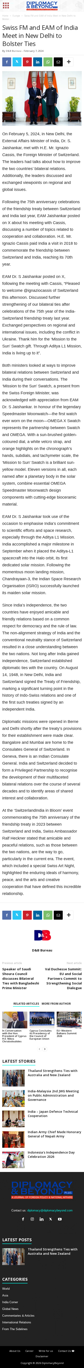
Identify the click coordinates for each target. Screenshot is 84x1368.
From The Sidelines (15, 1329)
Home (5, 15)
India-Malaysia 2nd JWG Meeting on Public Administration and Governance (53, 1095)
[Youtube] (60, 1219)
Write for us (46, 1351)
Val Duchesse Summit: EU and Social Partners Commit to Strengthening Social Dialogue (63, 978)
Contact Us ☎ (66, 1351)
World (6, 1288)
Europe (16, 15)
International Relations (16, 1322)
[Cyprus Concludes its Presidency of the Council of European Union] (42, 1020)
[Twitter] (51, 1219)
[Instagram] (33, 1219)
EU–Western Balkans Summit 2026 (67, 1033)
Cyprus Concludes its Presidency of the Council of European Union (41, 1034)
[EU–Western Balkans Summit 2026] (69, 1020)
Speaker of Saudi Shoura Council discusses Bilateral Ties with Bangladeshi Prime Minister (20, 978)
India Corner (10, 1302)
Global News (10, 1309)
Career (29, 1351)
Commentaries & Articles (18, 1315)
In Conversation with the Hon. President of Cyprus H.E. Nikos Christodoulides (14, 1036)
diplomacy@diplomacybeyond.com (50, 1210)
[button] (77, 6)
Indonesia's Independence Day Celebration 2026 (51, 1154)
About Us (14, 1351)
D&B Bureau (14, 50)
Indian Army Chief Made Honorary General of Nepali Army (54, 1134)
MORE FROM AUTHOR (56, 1004)
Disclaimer (42, 1356)
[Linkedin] (42, 1219)
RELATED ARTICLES (26, 1004)
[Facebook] (24, 1219)
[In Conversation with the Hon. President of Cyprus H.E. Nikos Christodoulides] (14, 1020)
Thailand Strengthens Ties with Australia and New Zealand (53, 1073)
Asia (5, 1295)
